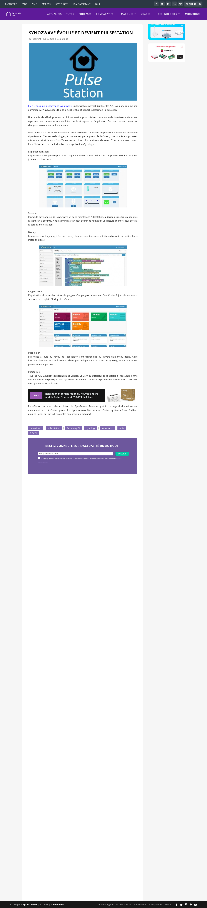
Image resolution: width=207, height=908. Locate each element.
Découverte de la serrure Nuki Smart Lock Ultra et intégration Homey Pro (80, 557)
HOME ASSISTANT (81, 4)
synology (90, 428)
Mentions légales (105, 904)
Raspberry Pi (73, 428)
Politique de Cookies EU (160, 904)
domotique (35, 428)
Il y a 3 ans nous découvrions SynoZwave (50, 105)
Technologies (167, 14)
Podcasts (85, 14)
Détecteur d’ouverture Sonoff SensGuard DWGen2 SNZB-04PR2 (79, 765)
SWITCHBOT (61, 4)
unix (121, 428)
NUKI (97, 4)
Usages (145, 14)
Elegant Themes (29, 904)
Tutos (70, 14)
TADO (24, 4)
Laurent (37, 38)
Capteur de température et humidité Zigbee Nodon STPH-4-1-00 (79, 661)
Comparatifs (104, 14)
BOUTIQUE (193, 14)
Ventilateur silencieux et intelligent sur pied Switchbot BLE (75, 869)
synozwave (107, 428)
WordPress (58, 904)
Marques (127, 14)
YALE (34, 4)
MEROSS (46, 4)
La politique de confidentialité (131, 904)
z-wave (33, 432)
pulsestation (54, 428)
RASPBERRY (11, 4)
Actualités (54, 14)
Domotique (62, 38)
